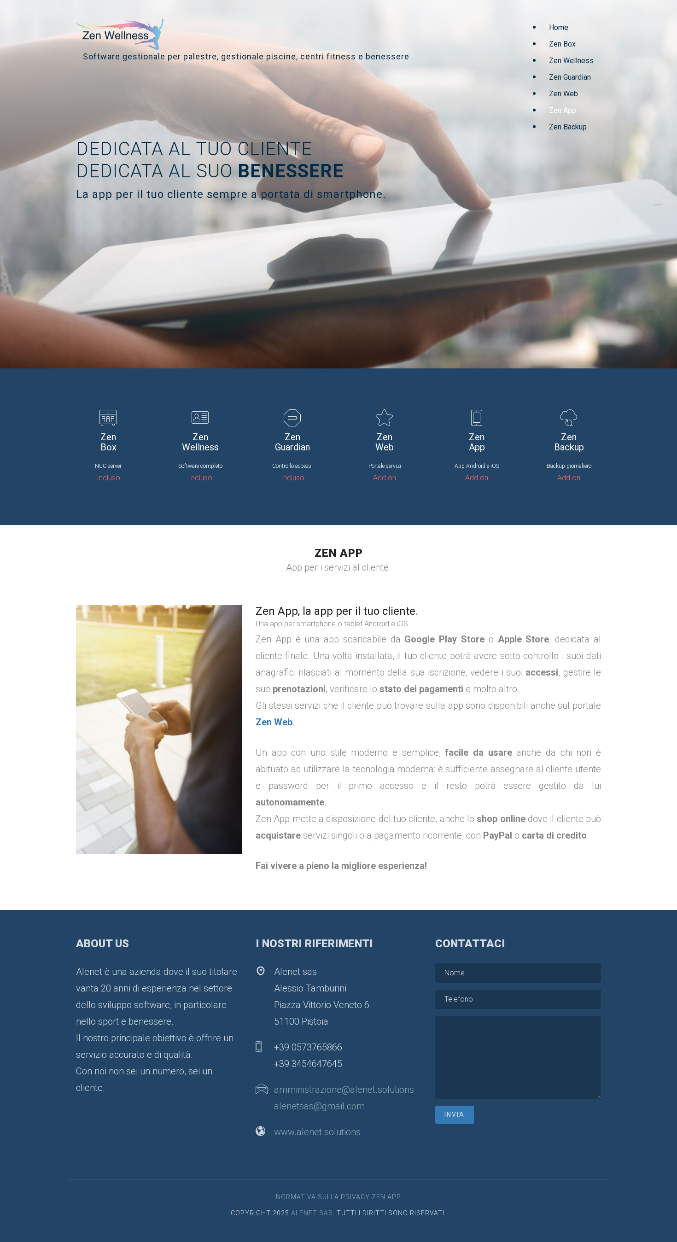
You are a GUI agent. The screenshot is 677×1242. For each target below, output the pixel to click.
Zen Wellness (571, 60)
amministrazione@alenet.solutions (344, 1089)
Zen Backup (568, 126)
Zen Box (562, 44)
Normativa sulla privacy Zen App (338, 1197)
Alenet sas (312, 1213)
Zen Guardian (570, 77)
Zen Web (563, 93)
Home (558, 27)
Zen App (562, 110)
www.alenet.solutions (317, 1131)
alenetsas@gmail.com (319, 1106)
